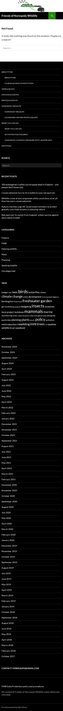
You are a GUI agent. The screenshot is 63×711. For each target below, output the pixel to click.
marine (48, 312)
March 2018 (7, 645)
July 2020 (6, 512)
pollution (50, 320)
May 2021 (6, 462)
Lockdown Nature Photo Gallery (21, 117)
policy (40, 319)
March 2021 (7, 474)
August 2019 (8, 567)
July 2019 (6, 573)
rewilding (23, 324)
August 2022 (8, 380)
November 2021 (9, 429)
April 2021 (7, 468)
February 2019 (9, 601)
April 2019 (7, 590)
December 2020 (9, 485)
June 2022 (6, 391)
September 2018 (9, 617)
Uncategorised (8, 271)
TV (46, 325)
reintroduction (9, 324)
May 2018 (6, 634)
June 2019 (6, 579)
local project (8, 312)
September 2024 (9, 357)
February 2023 (9, 374)
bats (10, 292)
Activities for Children (16, 134)
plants (25, 319)
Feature (5, 237)
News (4, 254)
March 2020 (7, 529)
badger (5, 292)
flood (16, 302)
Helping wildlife (9, 249)
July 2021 (6, 451)
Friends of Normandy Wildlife (19, 15)
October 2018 (8, 612)
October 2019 (8, 556)
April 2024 (7, 368)
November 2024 (9, 346)
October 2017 (8, 656)
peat (44, 315)
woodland (20, 327)
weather (52, 324)
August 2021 (8, 446)
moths (15, 316)
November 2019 (9, 551)
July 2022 (6, 385)
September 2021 (9, 440)
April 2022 (7, 402)
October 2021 (8, 435)
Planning (6, 260)
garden (46, 301)
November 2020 (9, 490)
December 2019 (9, 545)
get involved (7, 306)
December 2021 (9, 424)
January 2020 (8, 540)
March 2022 (7, 407)
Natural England (36, 315)
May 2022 (6, 396)
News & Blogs (8, 89)
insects (38, 305)
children (43, 292)
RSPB (33, 324)
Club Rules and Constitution (19, 83)
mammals (33, 311)
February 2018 (9, 650)
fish (11, 301)
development (35, 296)
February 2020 (9, 534)
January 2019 (8, 606)
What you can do (10, 123)
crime (25, 297)
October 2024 (8, 352)
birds (23, 291)
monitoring (7, 315)
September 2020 (9, 501)
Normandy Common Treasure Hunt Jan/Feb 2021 (28, 140)
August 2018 (8, 623)
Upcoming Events (10, 95)
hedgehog (26, 306)
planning (16, 319)
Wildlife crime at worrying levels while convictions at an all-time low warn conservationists (30, 199)
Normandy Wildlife (11, 106)
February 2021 (9, 479)
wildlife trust (8, 327)
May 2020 (6, 518)
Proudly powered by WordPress (14, 707)
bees (15, 292)
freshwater (31, 301)
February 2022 (9, 413)
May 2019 (6, 584)
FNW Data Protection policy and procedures (23, 686)
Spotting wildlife (9, 265)
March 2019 (7, 595)
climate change (12, 296)
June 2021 (6, 457)
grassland (16, 307)
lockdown (19, 312)
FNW (4, 243)
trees (41, 324)
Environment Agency (50, 297)
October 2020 (8, 496)
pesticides (6, 320)
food (20, 301)
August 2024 (8, 363)
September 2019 (9, 562)
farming (6, 301)
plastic (32, 320)
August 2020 (8, 507)
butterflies (34, 292)
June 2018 (6, 628)
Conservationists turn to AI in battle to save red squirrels (28, 192)
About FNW (7, 72)
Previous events (10, 100)
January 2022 (8, 418)
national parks (23, 315)
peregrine (51, 315)
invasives (49, 306)
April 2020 (7, 523)
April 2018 (7, 639)
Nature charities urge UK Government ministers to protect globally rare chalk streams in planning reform (29, 208)
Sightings (6, 146)
